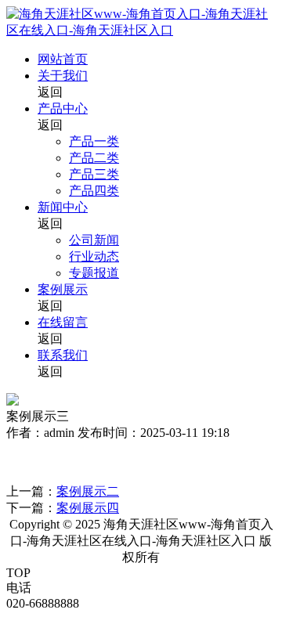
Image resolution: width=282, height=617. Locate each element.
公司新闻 (94, 240)
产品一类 (94, 141)
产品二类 (94, 157)
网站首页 (63, 59)
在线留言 (63, 322)
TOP (18, 572)
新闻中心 (63, 207)
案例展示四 (87, 507)
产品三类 (94, 174)
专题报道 (94, 273)
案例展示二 (87, 491)
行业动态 (94, 256)
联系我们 (63, 355)
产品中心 (63, 108)
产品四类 (94, 190)
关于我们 (63, 75)
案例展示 (63, 289)
